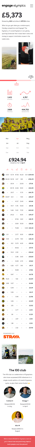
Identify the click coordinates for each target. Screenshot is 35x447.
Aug (28, 143)
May (27, 138)
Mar (7, 138)
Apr (17, 138)
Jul (17, 143)
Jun (7, 143)
